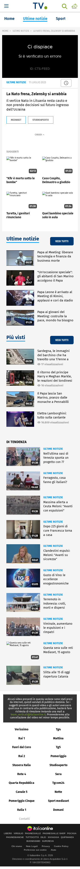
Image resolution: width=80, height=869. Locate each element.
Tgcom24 (58, 783)
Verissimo (21, 729)
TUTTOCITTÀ (32, 837)
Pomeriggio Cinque (22, 801)
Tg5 (58, 747)
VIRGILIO (18, 833)
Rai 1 (21, 738)
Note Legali (32, 846)
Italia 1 (21, 810)
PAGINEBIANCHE (15, 837)
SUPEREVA (48, 841)
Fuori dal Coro (21, 747)
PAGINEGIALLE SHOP (54, 833)
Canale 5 (22, 792)
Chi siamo (17, 846)
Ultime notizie (35, 18)
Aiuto (53, 850)
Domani (58, 810)
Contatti (24, 819)
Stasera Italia (21, 765)
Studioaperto (58, 765)
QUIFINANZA (67, 837)
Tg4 (58, 729)
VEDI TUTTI (61, 241)
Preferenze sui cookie (35, 850)
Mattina (58, 738)
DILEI (43, 837)
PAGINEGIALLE (33, 833)
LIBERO (8, 833)
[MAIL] (74, 6)
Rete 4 (21, 774)
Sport (61, 18)
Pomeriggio (58, 756)
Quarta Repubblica (21, 783)
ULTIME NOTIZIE (21, 31)
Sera (58, 774)
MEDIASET (16, 120)
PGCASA (71, 833)
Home (9, 18)
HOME (5, 31)
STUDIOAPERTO (40, 120)
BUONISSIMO (33, 841)
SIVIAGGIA (53, 837)
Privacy (46, 846)
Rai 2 (21, 756)
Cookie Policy (61, 846)
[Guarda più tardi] (66, 83)
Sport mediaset (58, 801)
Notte (58, 792)
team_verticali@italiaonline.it (28, 714)
